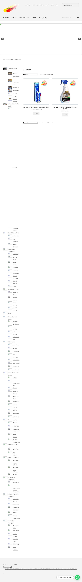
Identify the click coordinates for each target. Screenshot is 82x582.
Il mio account (40, 5)
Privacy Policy (54, 5)
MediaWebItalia (72, 569)
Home (6, 59)
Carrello (47, 5)
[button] (2, 39)
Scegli (36, 113)
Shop (33, 5)
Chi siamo (27, 5)
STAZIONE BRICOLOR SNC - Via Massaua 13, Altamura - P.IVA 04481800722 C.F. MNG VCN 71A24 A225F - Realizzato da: (36, 569)
